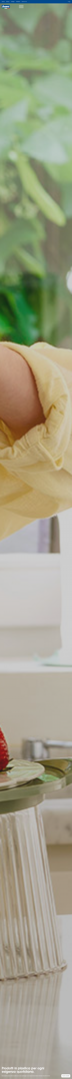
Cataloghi (12, 1)
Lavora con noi (24, 1)
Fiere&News (18, 1)
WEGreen (7, 1)
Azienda (3, 1)
